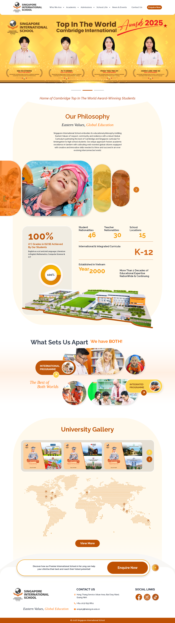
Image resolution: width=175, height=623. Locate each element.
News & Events (119, 7)
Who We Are (56, 7)
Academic (71, 7)
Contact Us (136, 7)
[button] (154, 7)
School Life (102, 7)
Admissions (86, 7)
